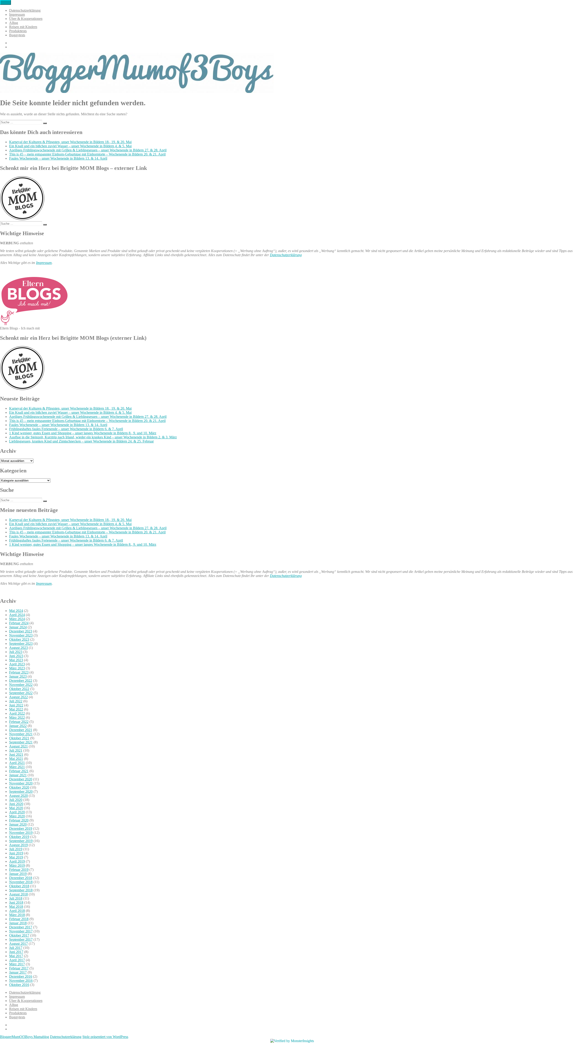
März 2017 (17, 964)
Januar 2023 (18, 676)
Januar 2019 (18, 874)
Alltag (13, 23)
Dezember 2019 (20, 828)
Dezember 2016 (20, 976)
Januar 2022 (18, 726)
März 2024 (17, 619)
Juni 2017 (16, 952)
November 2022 (21, 685)
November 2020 (21, 783)
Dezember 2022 (20, 680)
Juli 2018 (15, 898)
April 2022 (17, 713)
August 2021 (18, 746)
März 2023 (17, 668)
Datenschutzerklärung (25, 10)
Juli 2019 (15, 849)
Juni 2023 (16, 656)
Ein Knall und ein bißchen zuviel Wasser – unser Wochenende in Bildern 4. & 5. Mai (70, 146)
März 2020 (17, 816)
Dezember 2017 (20, 927)
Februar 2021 (19, 771)
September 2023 (21, 643)
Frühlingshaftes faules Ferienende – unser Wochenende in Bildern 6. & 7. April (66, 429)
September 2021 (21, 742)
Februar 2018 (19, 919)
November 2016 (21, 980)
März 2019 (17, 865)
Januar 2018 (18, 923)
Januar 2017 (18, 972)
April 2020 (17, 812)
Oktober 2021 (19, 738)
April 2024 (17, 615)
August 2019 (18, 845)
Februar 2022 (19, 722)
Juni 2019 (16, 853)
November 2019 (21, 833)
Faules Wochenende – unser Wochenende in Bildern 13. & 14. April (58, 158)
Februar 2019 (19, 870)
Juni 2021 (16, 754)
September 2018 (21, 890)
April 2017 (17, 960)
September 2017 (21, 939)
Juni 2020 (16, 804)
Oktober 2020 (19, 787)
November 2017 (21, 931)
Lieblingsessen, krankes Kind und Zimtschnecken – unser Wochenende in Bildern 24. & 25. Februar (81, 441)
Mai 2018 (16, 907)
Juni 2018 (16, 902)
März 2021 (17, 767)
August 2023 (18, 648)
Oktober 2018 (19, 886)
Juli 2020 (15, 800)
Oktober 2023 (19, 639)
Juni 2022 (16, 705)
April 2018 (17, 911)
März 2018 (17, 915)
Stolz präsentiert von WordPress (105, 1037)
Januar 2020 (18, 824)
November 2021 (21, 734)
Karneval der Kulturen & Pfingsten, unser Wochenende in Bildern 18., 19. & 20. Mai (70, 142)
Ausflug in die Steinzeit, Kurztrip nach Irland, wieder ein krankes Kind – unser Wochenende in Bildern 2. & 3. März (93, 437)
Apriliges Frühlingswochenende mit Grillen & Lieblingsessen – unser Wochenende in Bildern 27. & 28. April (88, 150)
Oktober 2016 (19, 985)
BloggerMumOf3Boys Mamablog (24, 1037)
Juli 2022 (15, 701)
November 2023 (21, 635)
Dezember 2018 (20, 878)
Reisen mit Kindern (23, 27)
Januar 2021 (18, 775)
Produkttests (18, 31)
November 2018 (21, 882)
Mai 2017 (16, 956)
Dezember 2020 (20, 779)
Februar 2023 (19, 672)
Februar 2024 (19, 623)
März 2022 (17, 717)
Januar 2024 (18, 627)
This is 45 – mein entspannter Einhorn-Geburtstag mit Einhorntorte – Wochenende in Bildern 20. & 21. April (87, 154)
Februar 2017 (19, 968)
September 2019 (21, 841)
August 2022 (18, 697)
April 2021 (17, 763)
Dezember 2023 (20, 631)
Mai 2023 (16, 660)
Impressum (17, 14)
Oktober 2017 (19, 935)
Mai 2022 (16, 709)
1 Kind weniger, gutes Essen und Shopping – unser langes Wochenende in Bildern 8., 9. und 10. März (82, 433)
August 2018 (18, 894)
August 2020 (18, 796)
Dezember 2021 (20, 730)
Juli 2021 (15, 750)
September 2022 (21, 693)
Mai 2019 (16, 857)
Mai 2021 (16, 759)
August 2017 (18, 944)
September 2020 (21, 791)
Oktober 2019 (19, 837)
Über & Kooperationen (25, 19)
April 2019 (17, 861)
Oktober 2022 (19, 689)
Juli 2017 (15, 948)
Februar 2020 (19, 820)
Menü (5, 2)
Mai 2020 (16, 808)
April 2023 (17, 664)
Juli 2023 (15, 652)
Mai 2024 (16, 611)
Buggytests (17, 35)
